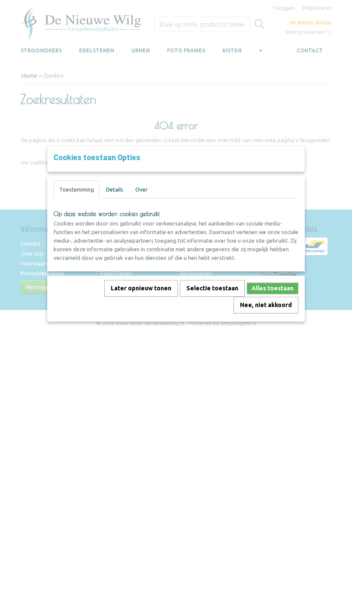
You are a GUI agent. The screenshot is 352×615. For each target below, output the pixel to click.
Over (141, 189)
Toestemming (76, 189)
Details (114, 189)
